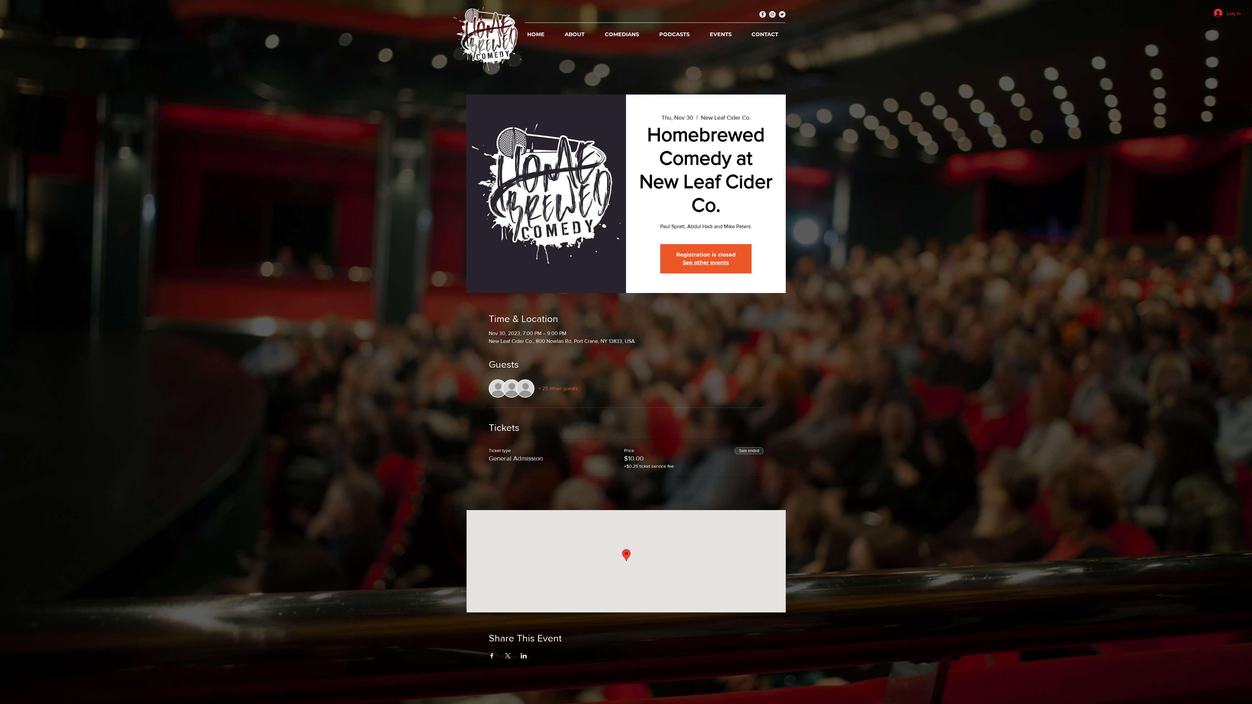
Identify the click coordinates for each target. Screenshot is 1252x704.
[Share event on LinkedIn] (524, 655)
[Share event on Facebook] (492, 655)
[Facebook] (762, 14)
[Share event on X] (508, 655)
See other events (706, 262)
